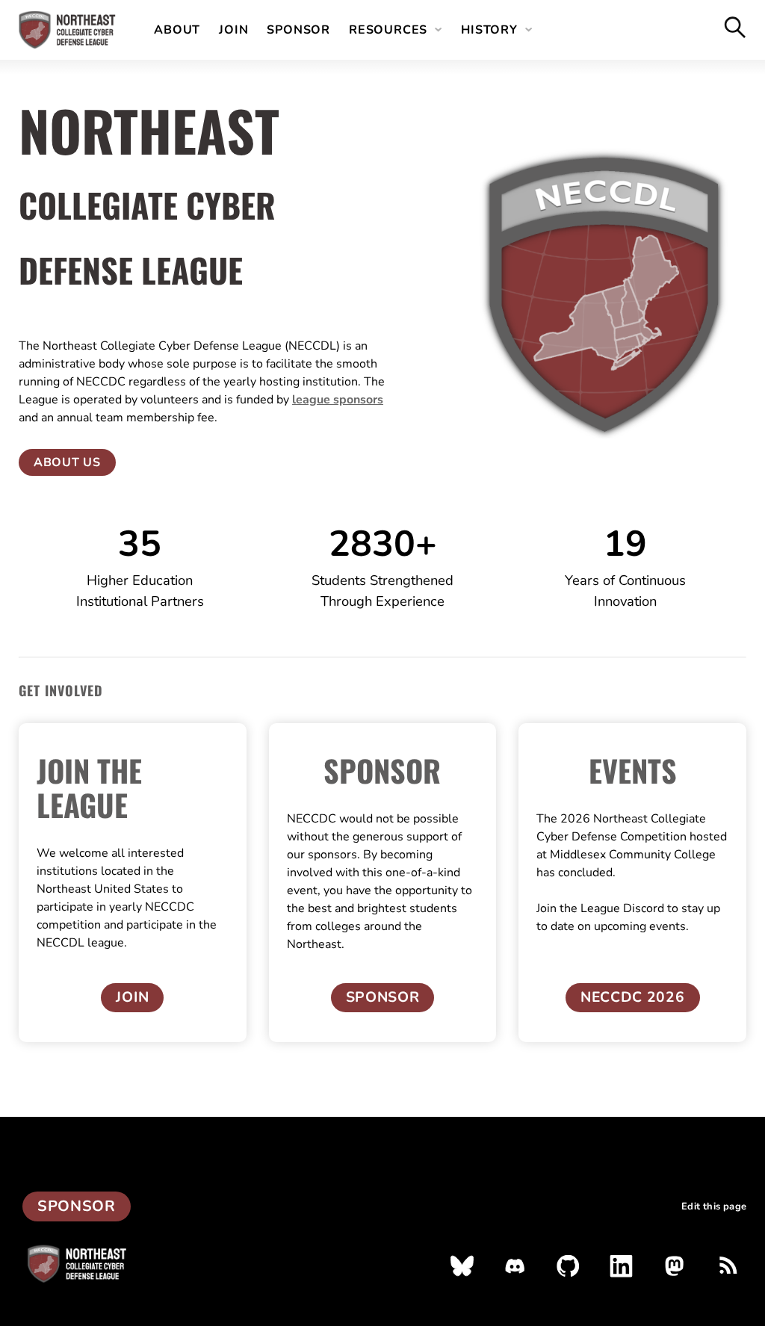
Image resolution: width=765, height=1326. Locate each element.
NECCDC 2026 (632, 997)
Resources (388, 30)
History (489, 30)
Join (233, 30)
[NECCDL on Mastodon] (674, 1266)
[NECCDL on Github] (568, 1266)
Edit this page (713, 1206)
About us (67, 462)
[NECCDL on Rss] (727, 1266)
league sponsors (337, 399)
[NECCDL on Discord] (515, 1266)
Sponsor (298, 30)
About (177, 30)
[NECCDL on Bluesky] (462, 1266)
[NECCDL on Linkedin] (621, 1266)
